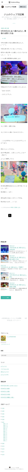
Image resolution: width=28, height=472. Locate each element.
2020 (3, 443)
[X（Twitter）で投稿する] (9, 215)
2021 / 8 (5, 430)
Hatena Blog (12, 469)
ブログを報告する (19, 469)
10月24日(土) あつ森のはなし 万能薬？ (12, 267)
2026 (3, 408)
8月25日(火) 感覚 (5, 391)
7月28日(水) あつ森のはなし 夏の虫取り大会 (17, 258)
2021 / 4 (5, 436)
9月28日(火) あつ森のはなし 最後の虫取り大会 (13, 32)
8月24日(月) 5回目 (5, 394)
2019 (3, 446)
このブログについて (5, 344)
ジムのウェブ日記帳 (10, 7)
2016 (3, 454)
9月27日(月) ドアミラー (17, 319)
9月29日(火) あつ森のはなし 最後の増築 (17, 286)
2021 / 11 (5, 425)
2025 (3, 411)
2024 (3, 414)
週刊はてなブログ (5, 372)
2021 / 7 (5, 431)
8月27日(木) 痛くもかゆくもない (9, 385)
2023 (3, 416)
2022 (3, 419)
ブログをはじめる (5, 369)
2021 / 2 (5, 439)
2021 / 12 (5, 423)
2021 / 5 (5, 434)
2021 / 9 (5, 428)
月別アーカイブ (5, 404)
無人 (7, 52)
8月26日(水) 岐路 (5, 388)
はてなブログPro (4, 374)
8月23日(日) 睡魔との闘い (7, 397)
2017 (3, 451)
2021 (3, 422)
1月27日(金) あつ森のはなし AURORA (17, 248)
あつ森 (4, 38)
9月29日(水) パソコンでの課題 (11, 318)
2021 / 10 (5, 426)
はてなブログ (4, 366)
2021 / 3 (5, 437)
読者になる (23, 6)
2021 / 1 (5, 440)
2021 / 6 (5, 433)
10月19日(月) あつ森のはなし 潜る (18, 276)
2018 (3, 449)
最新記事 (3, 381)
